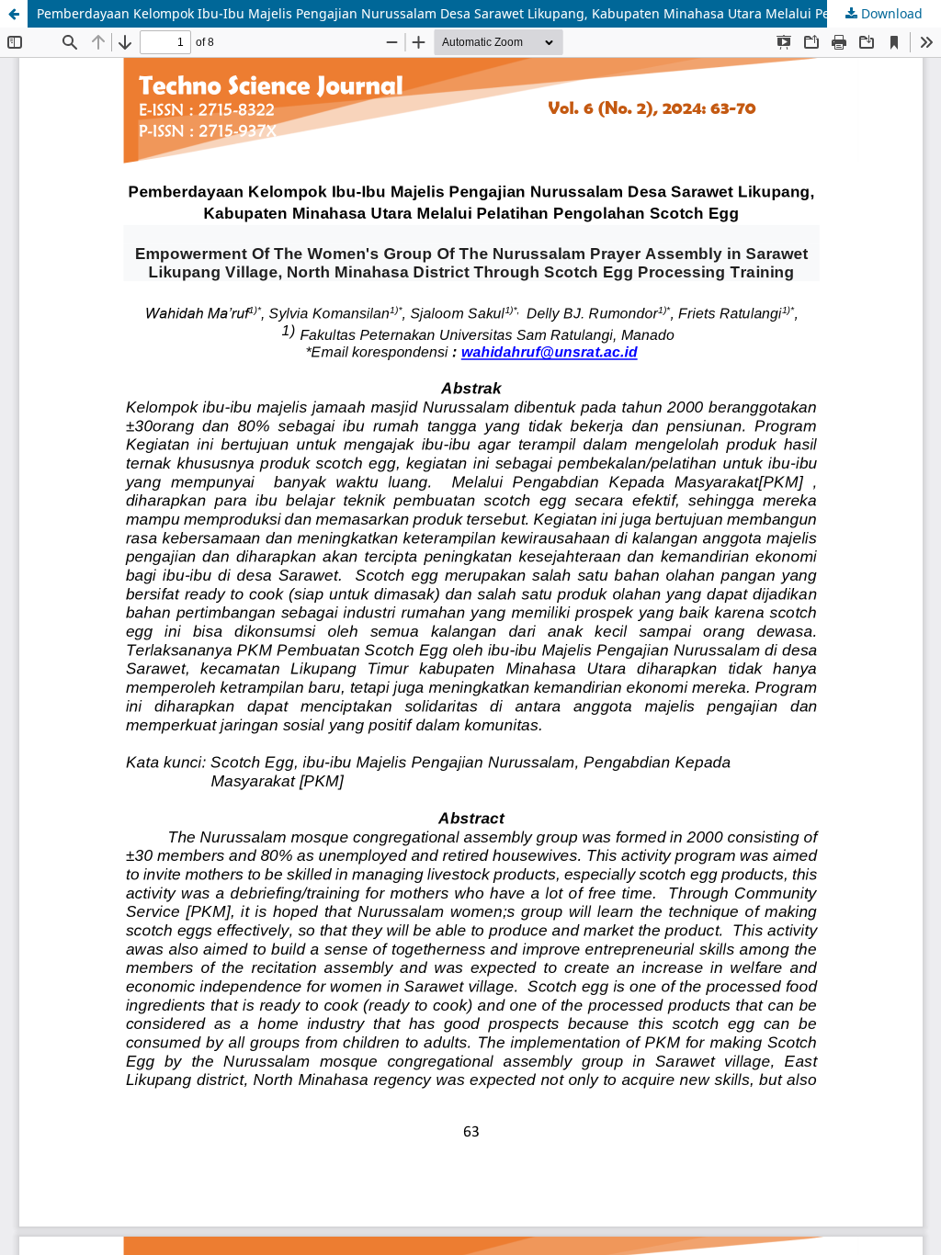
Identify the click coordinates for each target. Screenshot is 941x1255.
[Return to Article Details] (14, 14)
